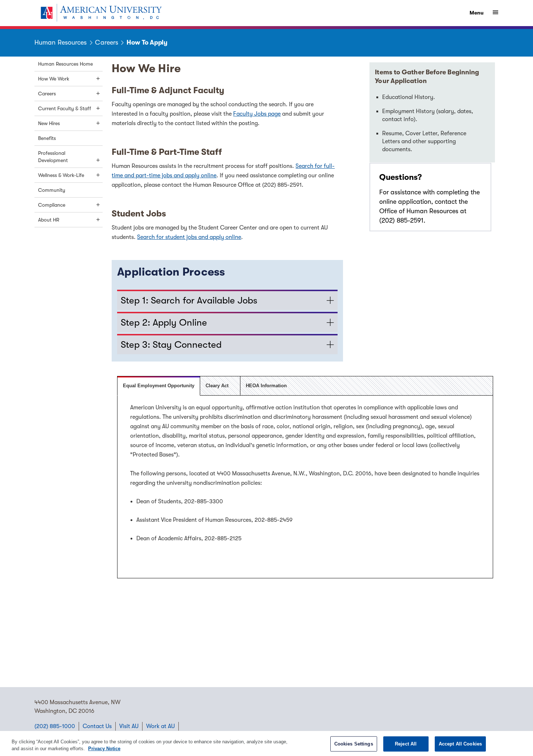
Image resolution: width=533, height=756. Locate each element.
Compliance (51, 205)
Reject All (406, 744)
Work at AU (160, 726)
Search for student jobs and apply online (189, 237)
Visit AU (129, 726)
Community (51, 190)
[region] (266, 743)
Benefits (47, 138)
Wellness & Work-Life (61, 175)
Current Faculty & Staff (64, 108)
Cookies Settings (353, 744)
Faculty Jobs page (257, 114)
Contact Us (97, 726)
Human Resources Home (65, 64)
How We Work (53, 79)
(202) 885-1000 (54, 726)
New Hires (49, 123)
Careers (47, 93)
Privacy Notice (104, 748)
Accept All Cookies (460, 744)
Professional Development (53, 156)
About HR (48, 220)
